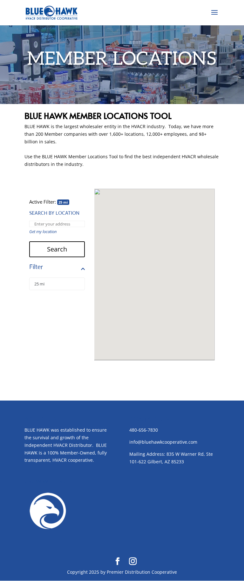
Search (57, 249)
